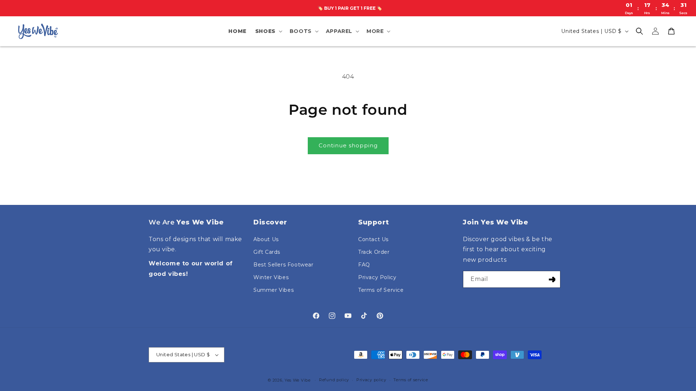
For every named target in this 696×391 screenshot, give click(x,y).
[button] (268, 31)
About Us (266, 239)
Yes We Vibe (298, 380)
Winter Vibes (271, 277)
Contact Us (373, 239)
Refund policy (334, 379)
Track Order (374, 252)
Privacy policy (371, 379)
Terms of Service (381, 290)
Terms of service (410, 379)
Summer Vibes (273, 290)
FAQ (364, 264)
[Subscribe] (552, 279)
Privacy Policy (377, 277)
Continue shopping (348, 145)
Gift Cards (266, 252)
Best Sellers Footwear (283, 264)
